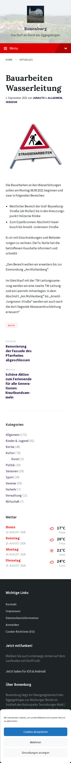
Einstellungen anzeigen (35, 752)
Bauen (11, 325)
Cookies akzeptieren (35, 732)
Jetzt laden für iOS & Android (26, 671)
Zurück (11, 341)
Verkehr (11, 102)
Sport (10, 477)
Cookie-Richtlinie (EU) (20, 631)
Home (9, 59)
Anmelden (12, 625)
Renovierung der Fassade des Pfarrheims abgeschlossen (19, 353)
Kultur (10, 453)
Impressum (13, 611)
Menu (13, 48)
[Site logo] (35, 22)
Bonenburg (35, 28)
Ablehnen (35, 742)
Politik (10, 465)
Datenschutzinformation (22, 618)
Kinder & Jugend (17, 441)
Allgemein (55, 98)
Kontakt (11, 604)
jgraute (39, 98)
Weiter (10, 369)
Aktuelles (26, 59)
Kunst (15, 459)
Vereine (11, 483)
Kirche (10, 447)
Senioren (12, 471)
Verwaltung (14, 495)
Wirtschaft (12, 501)
